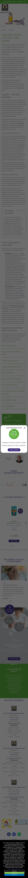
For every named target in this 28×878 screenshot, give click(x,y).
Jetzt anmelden (14, 450)
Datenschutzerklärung (14, 869)
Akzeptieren (14, 872)
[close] (24, 428)
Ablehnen (14, 870)
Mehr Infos (14, 874)
